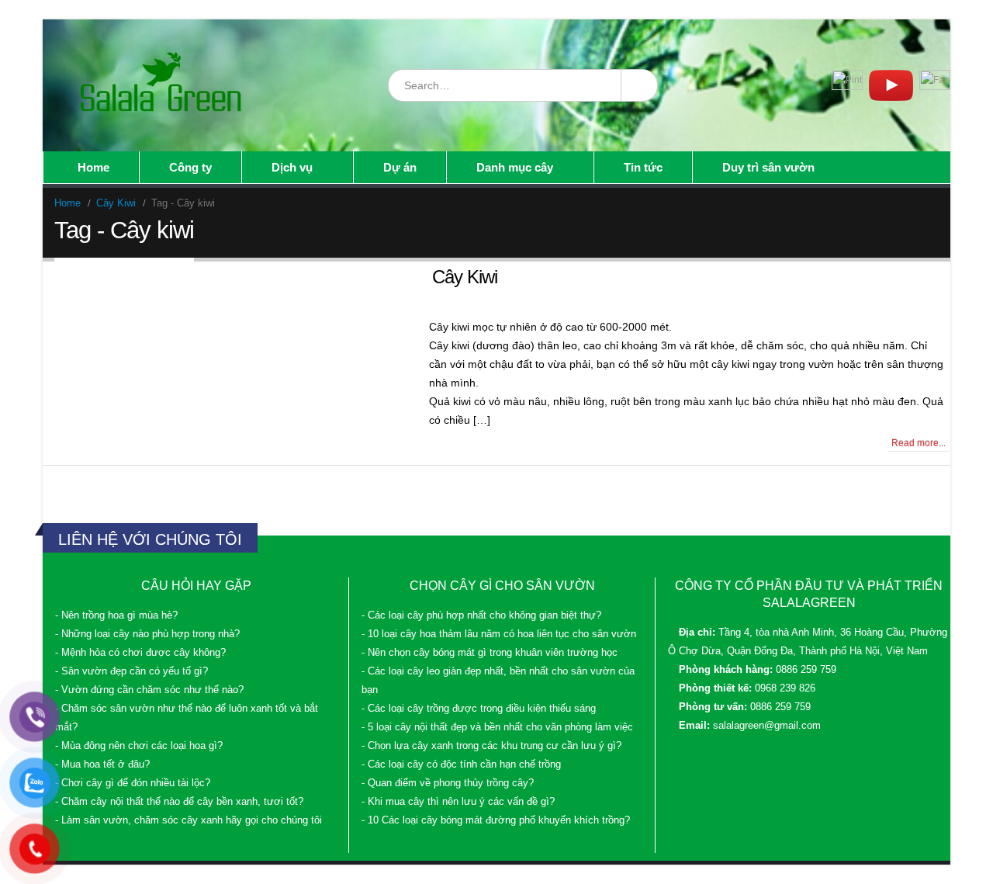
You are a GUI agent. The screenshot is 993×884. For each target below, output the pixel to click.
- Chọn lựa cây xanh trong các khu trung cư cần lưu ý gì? (491, 745)
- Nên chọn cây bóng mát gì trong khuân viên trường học (490, 652)
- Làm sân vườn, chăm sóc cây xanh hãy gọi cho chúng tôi (188, 820)
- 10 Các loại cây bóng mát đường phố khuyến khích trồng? (496, 820)
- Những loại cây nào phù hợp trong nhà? (147, 634)
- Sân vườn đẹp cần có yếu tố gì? (131, 671)
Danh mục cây (514, 167)
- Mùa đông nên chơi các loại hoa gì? (139, 745)
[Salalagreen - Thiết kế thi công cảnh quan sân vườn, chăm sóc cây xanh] (162, 85)
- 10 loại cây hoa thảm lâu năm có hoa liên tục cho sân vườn (499, 634)
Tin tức (643, 167)
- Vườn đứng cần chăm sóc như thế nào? (149, 690)
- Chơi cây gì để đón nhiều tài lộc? (132, 783)
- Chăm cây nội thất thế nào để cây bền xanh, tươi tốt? (179, 801)
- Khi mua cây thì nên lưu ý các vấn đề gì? (458, 801)
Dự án (400, 167)
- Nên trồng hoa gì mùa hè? (116, 615)
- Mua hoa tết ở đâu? (102, 764)
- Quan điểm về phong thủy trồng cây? (448, 783)
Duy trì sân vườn (768, 167)
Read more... (918, 443)
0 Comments (87, 443)
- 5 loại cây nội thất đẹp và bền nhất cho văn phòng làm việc (497, 727)
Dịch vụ (292, 167)
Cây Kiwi (464, 276)
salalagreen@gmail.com (767, 725)
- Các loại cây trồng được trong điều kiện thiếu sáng (479, 708)
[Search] (638, 85)
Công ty (190, 167)
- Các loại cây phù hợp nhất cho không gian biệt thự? (481, 615)
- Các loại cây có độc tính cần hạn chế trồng (461, 764)
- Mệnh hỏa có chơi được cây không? (140, 652)
